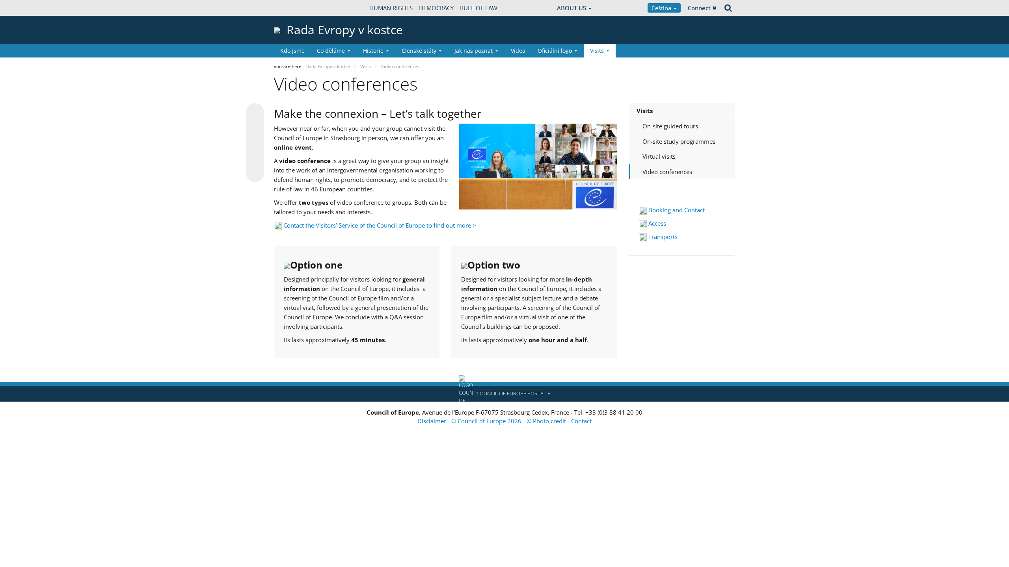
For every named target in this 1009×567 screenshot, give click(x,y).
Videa (518, 50)
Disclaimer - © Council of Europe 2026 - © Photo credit (492, 421)
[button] (504, 394)
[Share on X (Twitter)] (255, 128)
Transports (662, 237)
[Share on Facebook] (255, 143)
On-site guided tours (670, 126)
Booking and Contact (676, 210)
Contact (581, 421)
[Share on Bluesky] (255, 113)
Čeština (662, 8)
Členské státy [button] (419, 50)
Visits (645, 111)
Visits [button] (597, 50)
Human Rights (391, 8)
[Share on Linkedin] (255, 158)
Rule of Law (478, 8)
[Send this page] (255, 173)
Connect (699, 8)
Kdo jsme (292, 50)
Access (656, 223)
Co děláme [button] (331, 50)
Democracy (436, 8)
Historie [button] (373, 50)
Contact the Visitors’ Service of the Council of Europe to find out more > (379, 225)
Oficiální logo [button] (555, 50)
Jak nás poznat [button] (473, 50)
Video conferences (667, 172)
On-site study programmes (678, 141)
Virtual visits (659, 156)
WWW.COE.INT (293, 7)
